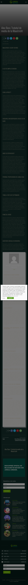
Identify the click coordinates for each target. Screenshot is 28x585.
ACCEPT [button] (10, 297)
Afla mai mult (15, 296)
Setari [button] (4, 298)
